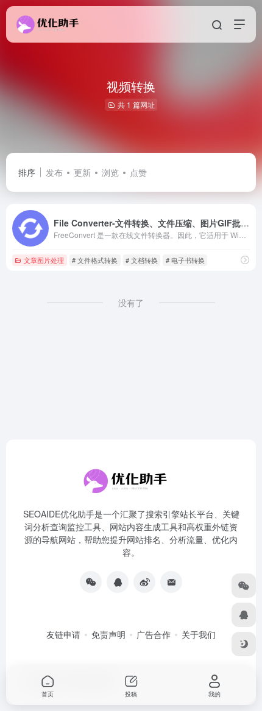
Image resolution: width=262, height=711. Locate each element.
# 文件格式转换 (95, 260)
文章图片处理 (44, 260)
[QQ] (118, 582)
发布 (54, 172)
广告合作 (153, 634)
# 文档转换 (142, 260)
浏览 (110, 172)
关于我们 (199, 634)
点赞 (138, 172)
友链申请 (63, 634)
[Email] (171, 582)
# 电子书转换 (185, 260)
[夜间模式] (244, 644)
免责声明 (108, 634)
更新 (82, 172)
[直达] (245, 260)
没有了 (131, 302)
